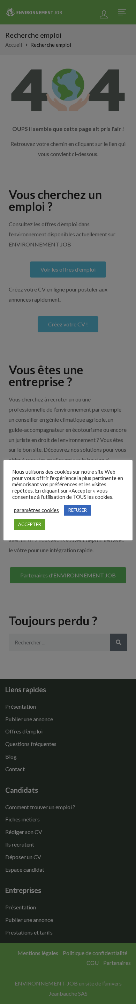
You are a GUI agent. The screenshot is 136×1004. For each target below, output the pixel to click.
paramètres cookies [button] (36, 510)
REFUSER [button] (77, 510)
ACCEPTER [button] (29, 524)
